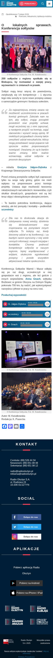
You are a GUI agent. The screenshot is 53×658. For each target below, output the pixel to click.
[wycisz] (47, 304)
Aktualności (32, 16)
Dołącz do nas (31, 517)
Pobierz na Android (29, 583)
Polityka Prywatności (26, 657)
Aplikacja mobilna (44, 16)
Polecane (22, 16)
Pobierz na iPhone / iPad (29, 593)
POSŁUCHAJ (29, 4)
